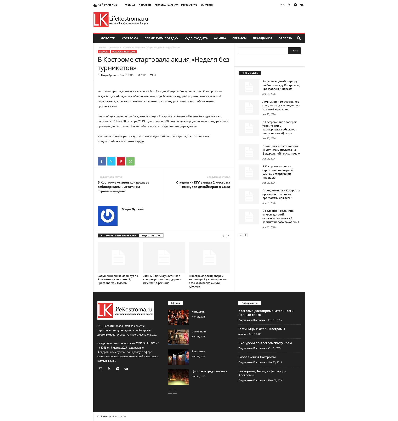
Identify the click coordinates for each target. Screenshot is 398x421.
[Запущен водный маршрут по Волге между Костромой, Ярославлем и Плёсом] (118, 257)
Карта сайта (189, 5)
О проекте (145, 5)
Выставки (198, 351)
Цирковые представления (209, 371)
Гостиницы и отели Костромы (261, 329)
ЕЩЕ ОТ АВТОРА (151, 235)
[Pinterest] (121, 161)
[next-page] (228, 236)
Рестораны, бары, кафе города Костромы (262, 373)
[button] (298, 38)
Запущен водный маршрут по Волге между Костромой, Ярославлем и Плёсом (118, 279)
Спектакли (199, 331)
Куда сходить (196, 38)
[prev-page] (223, 236)
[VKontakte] (301, 5)
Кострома (130, 38)
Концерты (198, 311)
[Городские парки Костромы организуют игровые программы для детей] (249, 196)
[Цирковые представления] (178, 377)
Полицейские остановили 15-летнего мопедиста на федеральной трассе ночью (281, 149)
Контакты (206, 5)
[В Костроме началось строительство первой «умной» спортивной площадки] (249, 172)
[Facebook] (102, 161)
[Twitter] (111, 161)
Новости (108, 38)
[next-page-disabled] (175, 391)
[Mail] (282, 5)
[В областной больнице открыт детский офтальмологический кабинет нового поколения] (249, 216)
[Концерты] (178, 317)
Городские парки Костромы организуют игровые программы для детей (281, 194)
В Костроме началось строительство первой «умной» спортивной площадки (277, 171)
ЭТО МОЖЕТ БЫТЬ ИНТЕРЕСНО (118, 235)
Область (285, 38)
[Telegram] (295, 5)
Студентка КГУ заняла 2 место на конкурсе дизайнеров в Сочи (203, 184)
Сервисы (239, 38)
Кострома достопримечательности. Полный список (266, 313)
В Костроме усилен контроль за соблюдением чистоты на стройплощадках (123, 186)
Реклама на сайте (166, 5)
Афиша (220, 38)
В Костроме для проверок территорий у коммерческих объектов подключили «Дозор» (208, 281)
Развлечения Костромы (257, 357)
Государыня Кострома (251, 319)
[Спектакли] (178, 337)
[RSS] (288, 5)
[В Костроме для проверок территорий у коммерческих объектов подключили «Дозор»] (209, 257)
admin (242, 334)
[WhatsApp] (130, 161)
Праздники (262, 38)
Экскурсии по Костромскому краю (265, 343)
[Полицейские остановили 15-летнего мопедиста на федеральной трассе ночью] (249, 152)
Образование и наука (123, 51)
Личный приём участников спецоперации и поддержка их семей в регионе (162, 279)
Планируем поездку (161, 38)
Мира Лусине (109, 75)
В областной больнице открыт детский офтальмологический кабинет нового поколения (280, 216)
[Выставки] (178, 357)
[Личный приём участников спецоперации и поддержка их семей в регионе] (164, 257)
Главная (130, 5)
